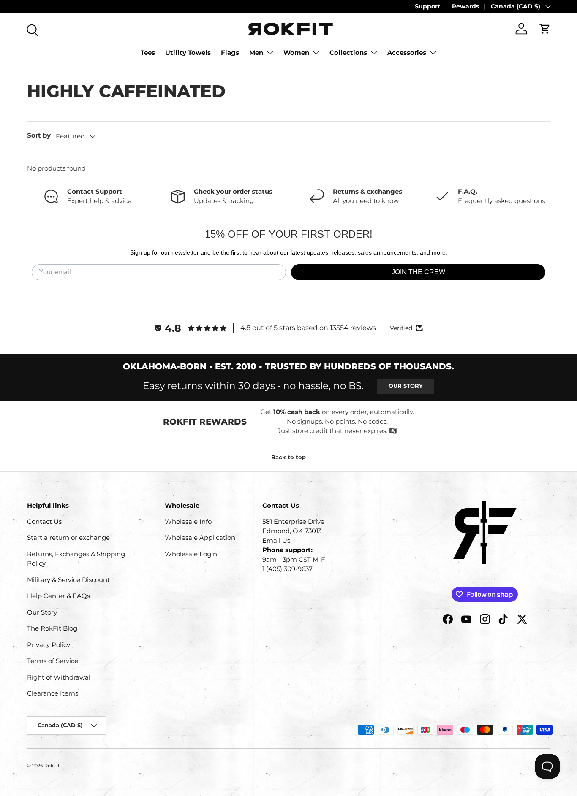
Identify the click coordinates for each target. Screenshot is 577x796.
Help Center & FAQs (58, 596)
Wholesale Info (188, 521)
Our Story (406, 385)
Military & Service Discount (68, 580)
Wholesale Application (200, 537)
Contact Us (44, 521)
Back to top (288, 457)
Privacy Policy (48, 645)
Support (427, 6)
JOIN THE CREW (418, 272)
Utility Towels (188, 53)
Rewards (465, 6)
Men (256, 53)
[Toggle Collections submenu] (374, 53)
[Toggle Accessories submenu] (433, 53)
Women (296, 53)
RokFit (52, 766)
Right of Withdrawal (58, 677)
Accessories (406, 53)
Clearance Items (52, 693)
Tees (148, 53)
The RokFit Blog (52, 628)
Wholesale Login (191, 554)
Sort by (39, 135)
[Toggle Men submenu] (270, 53)
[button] (545, 28)
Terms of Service (52, 661)
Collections (348, 53)
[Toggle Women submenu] (316, 53)
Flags (230, 53)
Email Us (276, 540)
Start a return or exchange (68, 537)
